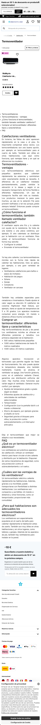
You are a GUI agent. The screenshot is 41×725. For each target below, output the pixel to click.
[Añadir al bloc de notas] (17, 54)
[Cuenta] (27, 21)
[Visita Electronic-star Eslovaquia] (30, 680)
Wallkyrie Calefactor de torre (8, 75)
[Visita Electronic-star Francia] (16, 680)
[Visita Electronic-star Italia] (21, 680)
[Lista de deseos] (33, 22)
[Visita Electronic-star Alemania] (3, 680)
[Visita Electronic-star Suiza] (12, 680)
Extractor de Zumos (8, 623)
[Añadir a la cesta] (16, 93)
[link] (10, 61)
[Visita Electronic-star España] (26, 680)
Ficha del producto (7, 84)
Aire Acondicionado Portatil (10, 594)
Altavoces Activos (7, 619)
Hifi (3, 611)
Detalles (7, 93)
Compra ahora (19, 11)
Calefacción (19, 35)
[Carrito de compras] (38, 22)
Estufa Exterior (6, 615)
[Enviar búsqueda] (4, 28)
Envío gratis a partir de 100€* (30, 16)
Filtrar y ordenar (33, 47)
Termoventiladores (10, 114)
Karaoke (4, 598)
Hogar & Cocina (7, 35)
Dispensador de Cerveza (10, 606)
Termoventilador (31, 35)
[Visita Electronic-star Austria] (7, 680)
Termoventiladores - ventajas (14, 117)
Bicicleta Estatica (7, 602)
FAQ (3, 130)
